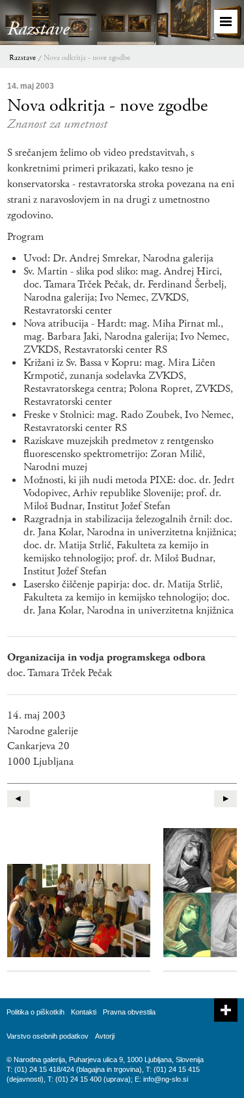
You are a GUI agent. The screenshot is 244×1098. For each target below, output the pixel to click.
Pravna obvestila (129, 1012)
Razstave (22, 58)
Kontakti (83, 1012)
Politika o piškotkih (35, 1012)
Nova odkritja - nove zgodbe (87, 58)
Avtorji (105, 1036)
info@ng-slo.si (165, 1079)
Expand (225, 1010)
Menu (225, 21)
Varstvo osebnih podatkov (47, 1036)
